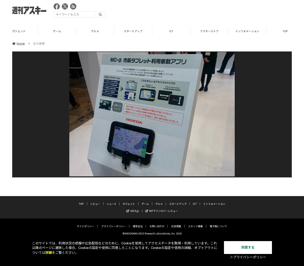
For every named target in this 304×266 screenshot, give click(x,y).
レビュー (95, 203)
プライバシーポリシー (113, 226)
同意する (248, 247)
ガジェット (19, 31)
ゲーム (57, 31)
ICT (171, 31)
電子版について (218, 226)
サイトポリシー (85, 226)
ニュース (111, 203)
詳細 (48, 253)
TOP (81, 203)
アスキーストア (209, 31)
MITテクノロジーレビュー (163, 210)
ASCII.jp (134, 210)
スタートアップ (133, 31)
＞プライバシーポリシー (248, 257)
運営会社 (138, 226)
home (21, 43)
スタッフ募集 (195, 226)
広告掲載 (176, 226)
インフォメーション (247, 31)
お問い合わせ (157, 226)
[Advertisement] (216, 11)
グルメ (95, 31)
